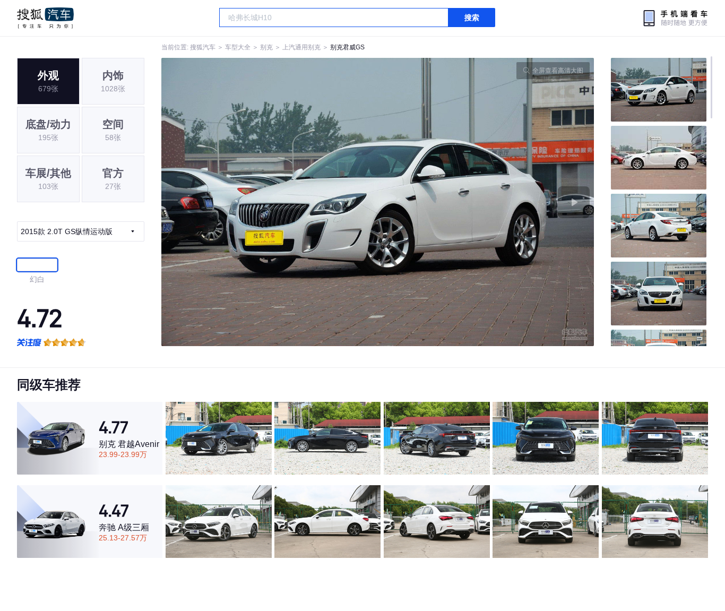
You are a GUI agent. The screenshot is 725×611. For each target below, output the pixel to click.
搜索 (471, 17)
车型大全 (238, 47)
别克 (266, 47)
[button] (269, 202)
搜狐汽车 (45, 18)
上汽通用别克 (301, 47)
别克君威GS (347, 47)
